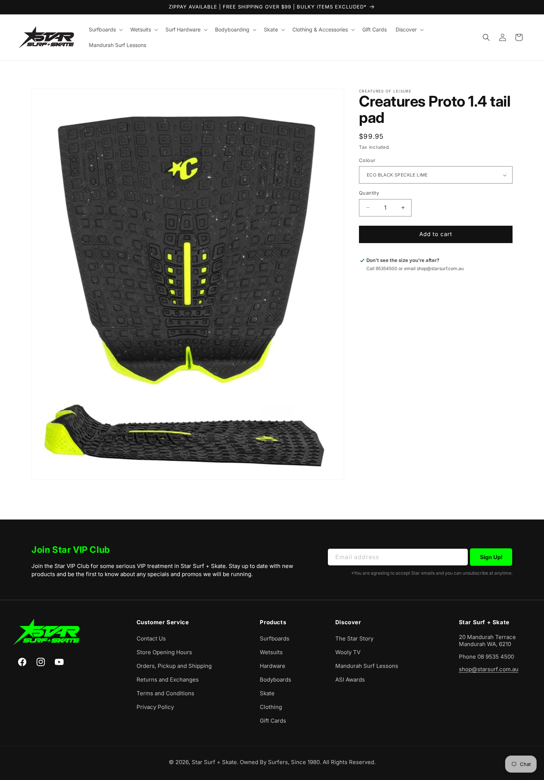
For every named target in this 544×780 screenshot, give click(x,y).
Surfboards (274, 638)
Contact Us (151, 638)
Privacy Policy (155, 706)
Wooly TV (347, 652)
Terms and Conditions (165, 693)
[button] (105, 29)
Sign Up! (491, 557)
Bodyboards (275, 679)
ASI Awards (350, 679)
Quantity (369, 193)
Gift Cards (273, 720)
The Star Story (354, 638)
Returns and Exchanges (168, 679)
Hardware (272, 665)
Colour (367, 160)
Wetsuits (271, 652)
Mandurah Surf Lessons (366, 665)
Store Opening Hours (164, 652)
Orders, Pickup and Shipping (174, 665)
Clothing (271, 706)
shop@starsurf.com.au (488, 669)
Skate (267, 693)
